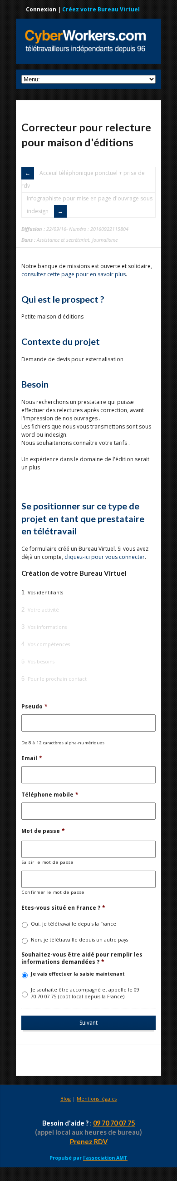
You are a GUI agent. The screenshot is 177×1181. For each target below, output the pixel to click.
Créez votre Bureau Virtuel (101, 9)
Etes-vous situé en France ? (63, 908)
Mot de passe (43, 831)
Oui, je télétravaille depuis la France (73, 924)
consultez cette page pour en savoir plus (73, 274)
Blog (65, 1098)
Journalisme (105, 239)
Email (31, 758)
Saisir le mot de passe (48, 862)
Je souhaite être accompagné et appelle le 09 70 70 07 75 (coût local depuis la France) (85, 993)
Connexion (41, 9)
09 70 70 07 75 (114, 1123)
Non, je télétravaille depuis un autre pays (79, 940)
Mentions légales (97, 1098)
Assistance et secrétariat (63, 239)
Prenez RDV (89, 1142)
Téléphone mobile (50, 794)
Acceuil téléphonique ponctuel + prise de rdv (83, 179)
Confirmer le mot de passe (53, 892)
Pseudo (34, 706)
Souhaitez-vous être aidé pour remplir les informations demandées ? (82, 958)
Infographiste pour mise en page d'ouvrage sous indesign (89, 204)
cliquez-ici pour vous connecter (104, 557)
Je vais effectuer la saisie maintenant (78, 974)
